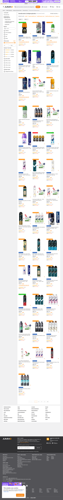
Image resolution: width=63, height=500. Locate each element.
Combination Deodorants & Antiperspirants (9, 22)
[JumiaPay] (30, 3)
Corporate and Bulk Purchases (8, 469)
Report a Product (6, 470)
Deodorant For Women (8, 417)
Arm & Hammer (8, 32)
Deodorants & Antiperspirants (7, 17)
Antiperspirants (8, 19)
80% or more (8, 60)
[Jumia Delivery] (35, 3)
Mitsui (33, 488)
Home (4, 10)
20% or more (8, 67)
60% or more (8, 62)
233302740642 (9, 481)
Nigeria (52, 456)
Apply (14, 40)
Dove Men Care (20, 417)
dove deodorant (7, 410)
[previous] (19, 16)
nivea (46, 419)
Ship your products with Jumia (22, 464)
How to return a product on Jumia (9, 468)
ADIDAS (7, 30)
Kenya (48, 459)
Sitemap (4, 460)
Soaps (46, 415)
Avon (7, 34)
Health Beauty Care (40, 16)
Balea (7, 38)
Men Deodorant (35, 410)
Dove (46, 408)
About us (18, 456)
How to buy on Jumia (6, 465)
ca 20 (5, 412)
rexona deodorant (21, 412)
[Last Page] (47, 402)
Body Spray (6, 419)
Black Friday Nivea (21, 421)
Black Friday (19, 460)
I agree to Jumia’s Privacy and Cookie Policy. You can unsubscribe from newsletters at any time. (30, 445)
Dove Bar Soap (34, 415)
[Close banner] (62, 1)
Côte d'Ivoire (48, 457)
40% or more (8, 65)
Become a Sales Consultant (36, 459)
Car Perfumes (34, 421)
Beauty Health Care (32, 16)
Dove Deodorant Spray (22, 410)
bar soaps (5, 415)
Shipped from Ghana (9, 71)
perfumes (5, 421)
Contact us (4, 459)
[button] (30, 33)
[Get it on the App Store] (49, 443)
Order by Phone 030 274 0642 (8, 457)
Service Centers (5, 464)
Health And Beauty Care (50, 16)
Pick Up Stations (5, 466)
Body (32, 417)
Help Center (5, 458)
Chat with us (5, 456)
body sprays (47, 417)
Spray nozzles (6, 408)
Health (26, 16)
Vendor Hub (34, 457)
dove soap (20, 415)
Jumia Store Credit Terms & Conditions (24, 461)
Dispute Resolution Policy (7, 471)
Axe (6, 36)
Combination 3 (48, 412)
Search (38, 6)
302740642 (10, 480)
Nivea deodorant (21, 419)
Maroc (48, 460)
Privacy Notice (19, 462)
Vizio (55, 488)
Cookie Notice (19, 463)
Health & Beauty (9, 10)
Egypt (48, 458)
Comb (19, 408)
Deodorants (7, 24)
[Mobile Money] (26, 486)
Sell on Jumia (4, 3)
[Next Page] (44, 402)
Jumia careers (19, 457)
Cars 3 (46, 410)
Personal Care (25, 10)
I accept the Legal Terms (24, 442)
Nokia (40, 488)
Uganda (52, 458)
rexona (33, 412)
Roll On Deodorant (35, 408)
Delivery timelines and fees (7, 467)
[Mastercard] (23, 486)
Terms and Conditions (21, 458)
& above (12, 49)
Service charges (34, 458)
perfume (33, 419)
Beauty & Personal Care (17, 10)
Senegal (52, 457)
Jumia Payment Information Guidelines (24, 459)
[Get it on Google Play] (54, 443)
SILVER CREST (49, 488)
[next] (58, 16)
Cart (59, 6)
